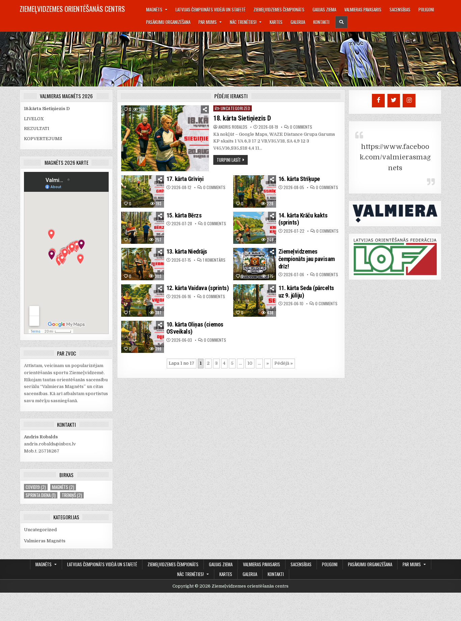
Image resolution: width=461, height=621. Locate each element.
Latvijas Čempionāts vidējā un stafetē (210, 9)
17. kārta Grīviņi (185, 178)
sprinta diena (41, 495)
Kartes (276, 22)
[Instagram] (409, 100)
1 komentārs (214, 260)
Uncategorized (235, 108)
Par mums (207, 22)
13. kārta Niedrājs (186, 251)
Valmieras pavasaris (362, 9)
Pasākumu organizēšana (168, 22)
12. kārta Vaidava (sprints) (197, 287)
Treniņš (72, 495)
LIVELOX (34, 118)
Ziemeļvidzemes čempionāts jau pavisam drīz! (306, 258)
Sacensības (399, 9)
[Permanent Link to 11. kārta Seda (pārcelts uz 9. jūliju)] (254, 300)
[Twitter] (393, 100)
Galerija (298, 22)
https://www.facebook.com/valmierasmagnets (395, 157)
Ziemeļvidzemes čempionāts (278, 9)
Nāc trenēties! (243, 22)
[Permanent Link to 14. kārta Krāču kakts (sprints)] (254, 228)
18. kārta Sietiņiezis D (242, 118)
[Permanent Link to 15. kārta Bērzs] (142, 228)
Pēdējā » (283, 363)
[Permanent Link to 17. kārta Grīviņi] (142, 191)
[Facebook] (378, 100)
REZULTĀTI (36, 128)
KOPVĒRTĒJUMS (43, 138)
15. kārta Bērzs (184, 215)
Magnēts (154, 9)
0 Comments (301, 127)
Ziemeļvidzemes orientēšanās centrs (72, 8)
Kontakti (321, 22)
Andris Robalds (232, 127)
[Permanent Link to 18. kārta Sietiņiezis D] (165, 138)
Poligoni (426, 9)
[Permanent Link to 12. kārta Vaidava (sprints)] (142, 300)
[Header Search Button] (341, 22)
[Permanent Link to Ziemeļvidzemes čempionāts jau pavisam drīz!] (254, 264)
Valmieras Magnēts (44, 540)
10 (249, 363)
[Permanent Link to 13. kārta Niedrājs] (142, 264)
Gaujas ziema (324, 9)
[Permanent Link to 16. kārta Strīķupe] (254, 191)
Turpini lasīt (229, 159)
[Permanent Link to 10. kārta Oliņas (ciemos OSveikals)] (142, 337)
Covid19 (36, 487)
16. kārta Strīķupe (299, 178)
